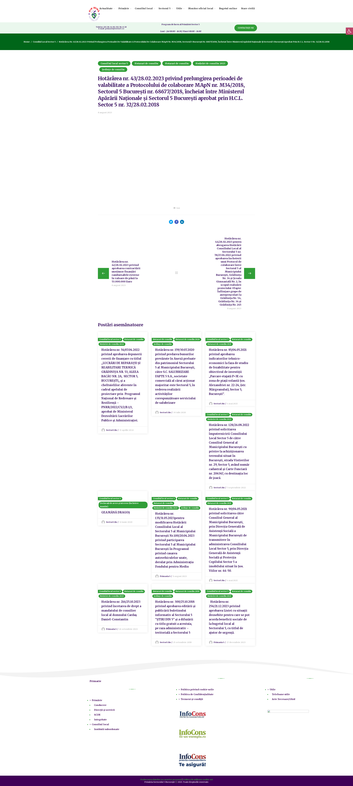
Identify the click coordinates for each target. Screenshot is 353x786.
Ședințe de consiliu (113, 69)
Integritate (100, 719)
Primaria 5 (165, 576)
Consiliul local (100, 724)
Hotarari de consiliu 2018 (188, 591)
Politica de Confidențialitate (197, 694)
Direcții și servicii (104, 710)
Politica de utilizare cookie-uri (198, 779)
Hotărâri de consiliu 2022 (112, 344)
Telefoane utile (281, 694)
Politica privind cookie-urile (197, 689)
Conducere (100, 705)
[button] (245, 27)
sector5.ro (111, 430)
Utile (273, 689)
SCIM (97, 714)
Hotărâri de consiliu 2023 (210, 63)
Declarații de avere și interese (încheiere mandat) (119, 505)
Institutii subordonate (106, 729)
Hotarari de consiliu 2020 (188, 339)
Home (27, 42)
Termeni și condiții (192, 699)
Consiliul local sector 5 (44, 42)
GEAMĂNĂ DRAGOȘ (115, 512)
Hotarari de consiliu (146, 63)
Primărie (97, 700)
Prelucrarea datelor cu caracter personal (161, 779)
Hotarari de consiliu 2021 (219, 344)
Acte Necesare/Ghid (283, 699)
